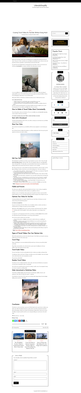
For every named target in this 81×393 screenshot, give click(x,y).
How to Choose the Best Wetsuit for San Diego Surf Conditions (41, 344)
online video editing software (17, 162)
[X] (24, 320)
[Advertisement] (40, 19)
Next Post (45, 327)
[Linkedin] (22, 320)
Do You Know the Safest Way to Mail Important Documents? (59, 58)
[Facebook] (15, 320)
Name (15, 372)
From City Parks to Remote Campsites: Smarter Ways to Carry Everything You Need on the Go (30, 345)
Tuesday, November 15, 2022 (34, 34)
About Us (54, 141)
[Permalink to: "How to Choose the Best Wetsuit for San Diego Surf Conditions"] (41, 336)
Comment (15, 359)
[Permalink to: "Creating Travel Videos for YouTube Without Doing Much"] (30, 46)
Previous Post (16, 327)
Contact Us (55, 143)
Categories (15, 1)
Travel (30, 30)
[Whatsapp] (13, 320)
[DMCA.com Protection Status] (60, 163)
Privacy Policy (55, 147)
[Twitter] (17, 320)
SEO (13, 210)
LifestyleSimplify (40, 5)
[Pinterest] (20, 320)
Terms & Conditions (56, 145)
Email (15, 376)
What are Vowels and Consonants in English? (60, 60)
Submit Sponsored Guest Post (58, 151)
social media (19, 66)
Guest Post (54, 149)
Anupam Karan (25, 34)
